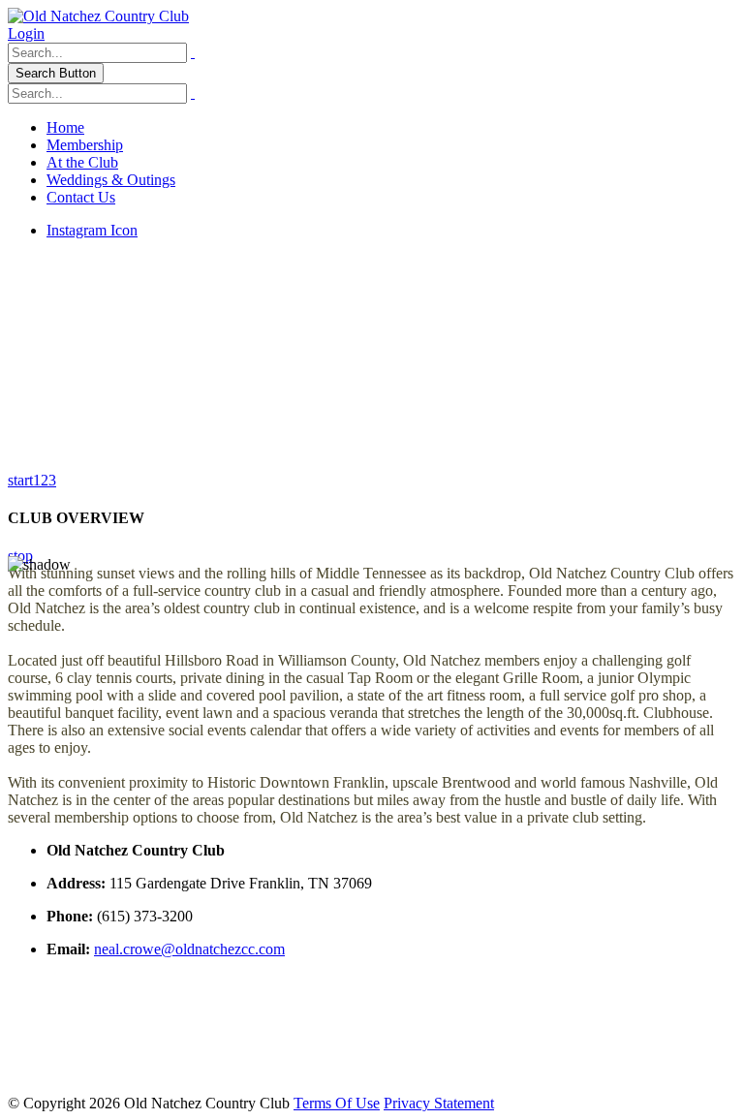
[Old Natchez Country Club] (98, 16)
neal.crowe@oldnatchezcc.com (189, 949)
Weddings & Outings (110, 179)
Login (26, 33)
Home (65, 127)
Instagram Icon (92, 230)
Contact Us (80, 197)
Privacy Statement (439, 1103)
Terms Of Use (337, 1103)
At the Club (82, 162)
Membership (84, 145)
